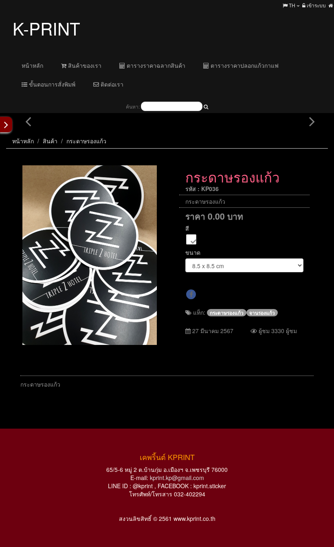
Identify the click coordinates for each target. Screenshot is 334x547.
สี (187, 228)
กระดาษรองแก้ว (86, 141)
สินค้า (50, 141)
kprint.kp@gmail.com (177, 478)
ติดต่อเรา (111, 84)
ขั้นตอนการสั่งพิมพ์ (51, 84)
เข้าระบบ (315, 5)
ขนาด (192, 252)
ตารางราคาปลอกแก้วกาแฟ (244, 65)
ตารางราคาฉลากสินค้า (155, 65)
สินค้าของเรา (83, 65)
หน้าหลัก (32, 65)
